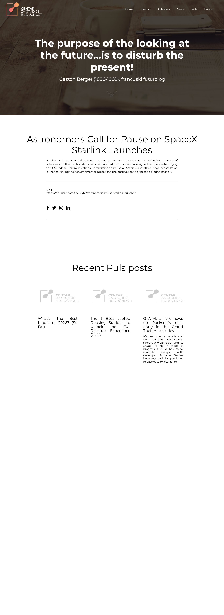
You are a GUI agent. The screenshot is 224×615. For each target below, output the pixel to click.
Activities (164, 9)
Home (129, 9)
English (209, 9)
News (180, 9)
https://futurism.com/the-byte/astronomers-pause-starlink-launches (91, 193)
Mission (146, 9)
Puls (194, 9)
